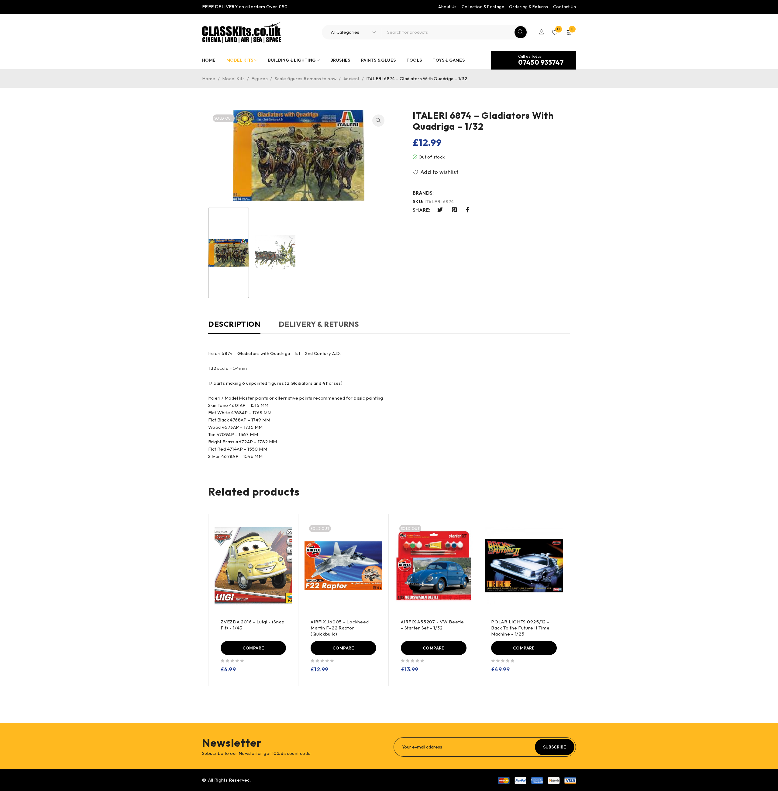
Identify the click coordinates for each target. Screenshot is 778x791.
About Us (447, 6)
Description (234, 324)
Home (208, 78)
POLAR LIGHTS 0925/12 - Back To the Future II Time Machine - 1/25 (520, 628)
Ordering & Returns (528, 6)
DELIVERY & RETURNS (319, 324)
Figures (259, 78)
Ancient (351, 78)
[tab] (234, 327)
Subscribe (554, 747)
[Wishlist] (436, 172)
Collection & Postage (483, 6)
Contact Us (564, 6)
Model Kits (233, 78)
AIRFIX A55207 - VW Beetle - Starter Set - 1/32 (432, 625)
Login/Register (541, 32)
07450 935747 (541, 62)
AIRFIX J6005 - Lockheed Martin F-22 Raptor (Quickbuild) (340, 628)
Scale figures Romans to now (306, 78)
